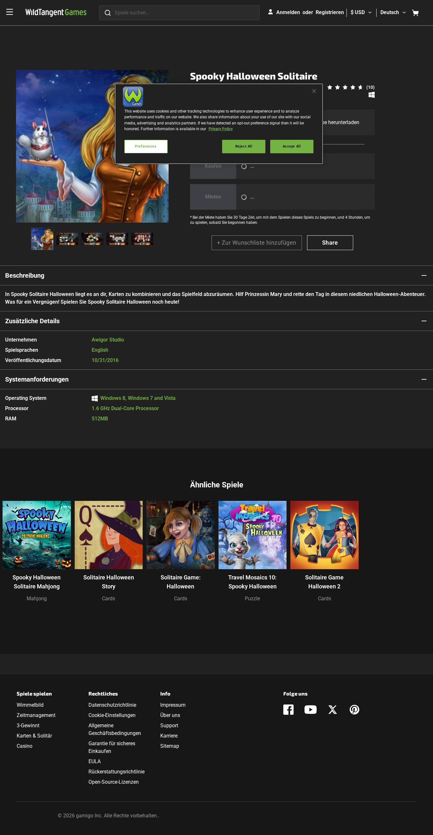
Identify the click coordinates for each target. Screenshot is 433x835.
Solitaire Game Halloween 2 (324, 582)
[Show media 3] (92, 239)
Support (169, 725)
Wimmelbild (30, 705)
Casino (24, 746)
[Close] (314, 91)
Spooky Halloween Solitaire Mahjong (36, 582)
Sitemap (169, 746)
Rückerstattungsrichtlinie (116, 772)
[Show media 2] (67, 239)
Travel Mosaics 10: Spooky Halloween (252, 582)
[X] (333, 709)
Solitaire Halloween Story (108, 582)
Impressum (173, 705)
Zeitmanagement (36, 715)
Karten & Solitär (34, 736)
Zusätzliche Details (32, 321)
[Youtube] (310, 710)
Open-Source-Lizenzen (113, 782)
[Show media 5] (142, 239)
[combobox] (179, 12)
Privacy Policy (221, 129)
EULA (94, 761)
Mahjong (37, 598)
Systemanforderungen (37, 379)
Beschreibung (24, 275)
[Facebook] (288, 709)
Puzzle (252, 598)
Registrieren (330, 12)
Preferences (145, 146)
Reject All (244, 146)
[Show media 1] (42, 239)
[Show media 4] (117, 239)
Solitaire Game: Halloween (181, 582)
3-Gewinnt (28, 725)
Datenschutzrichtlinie (112, 705)
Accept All (292, 146)
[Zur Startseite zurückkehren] (55, 13)
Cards (108, 598)
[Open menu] (9, 11)
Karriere (169, 736)
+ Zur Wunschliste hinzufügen (256, 242)
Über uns (170, 715)
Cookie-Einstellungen (112, 715)
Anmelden (288, 12)
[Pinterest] (354, 709)
